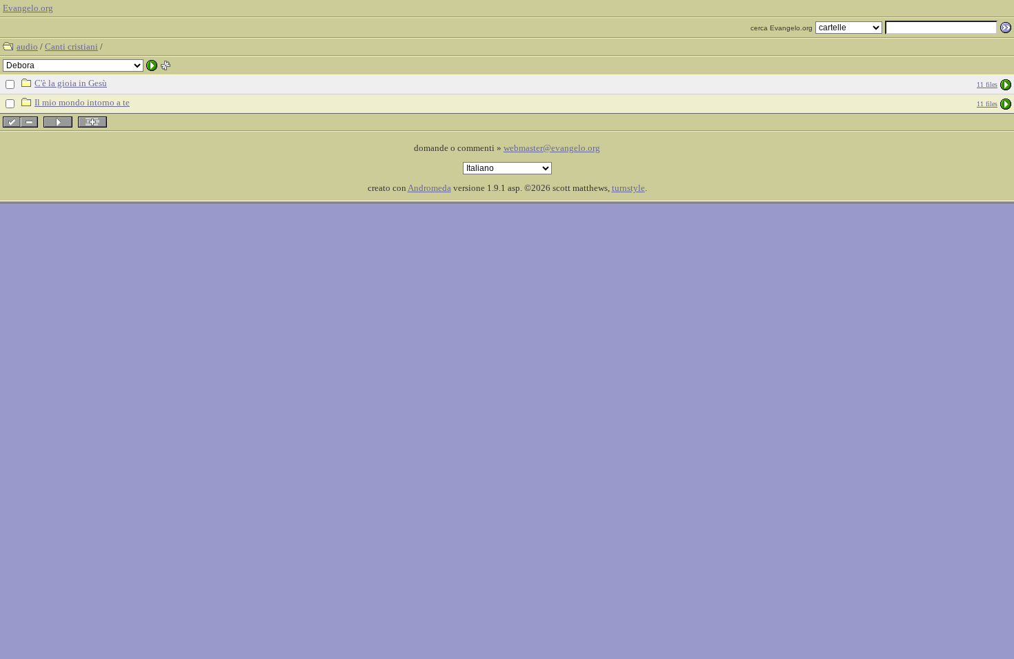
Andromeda (429, 188)
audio (27, 46)
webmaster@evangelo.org (552, 148)
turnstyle (628, 188)
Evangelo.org (28, 8)
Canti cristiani (71, 46)
